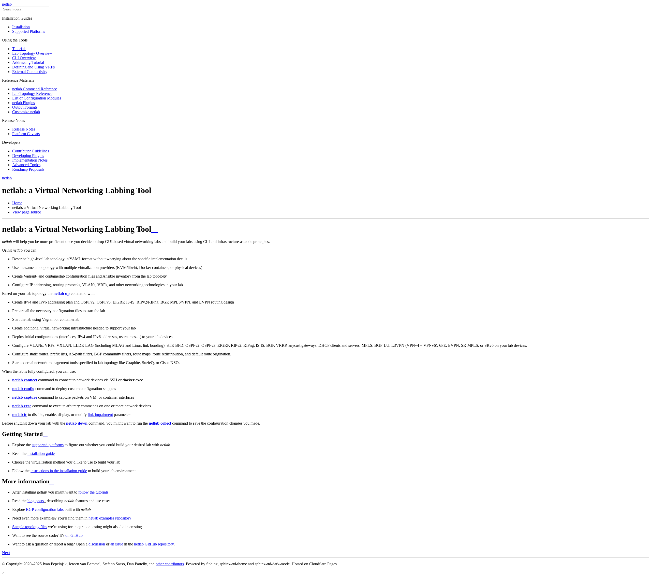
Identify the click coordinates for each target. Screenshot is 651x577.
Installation (21, 27)
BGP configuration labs (45, 509)
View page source (26, 212)
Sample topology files (29, 527)
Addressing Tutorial (28, 62)
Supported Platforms (28, 31)
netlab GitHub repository (154, 544)
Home (17, 203)
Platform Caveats (26, 134)
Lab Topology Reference (32, 93)
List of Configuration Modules (36, 98)
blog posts (35, 501)
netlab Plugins (23, 102)
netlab (7, 4)
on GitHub (74, 535)
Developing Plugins (28, 155)
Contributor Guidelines (30, 151)
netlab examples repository (109, 518)
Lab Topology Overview (32, 53)
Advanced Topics (26, 165)
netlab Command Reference (34, 89)
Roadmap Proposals (28, 169)
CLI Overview (24, 58)
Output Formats (24, 107)
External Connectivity (29, 71)
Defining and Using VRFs (33, 67)
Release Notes (23, 129)
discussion (96, 544)
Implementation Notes (30, 160)
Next (6, 553)
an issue (116, 544)
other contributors (170, 564)
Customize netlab (26, 112)
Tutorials (19, 49)
